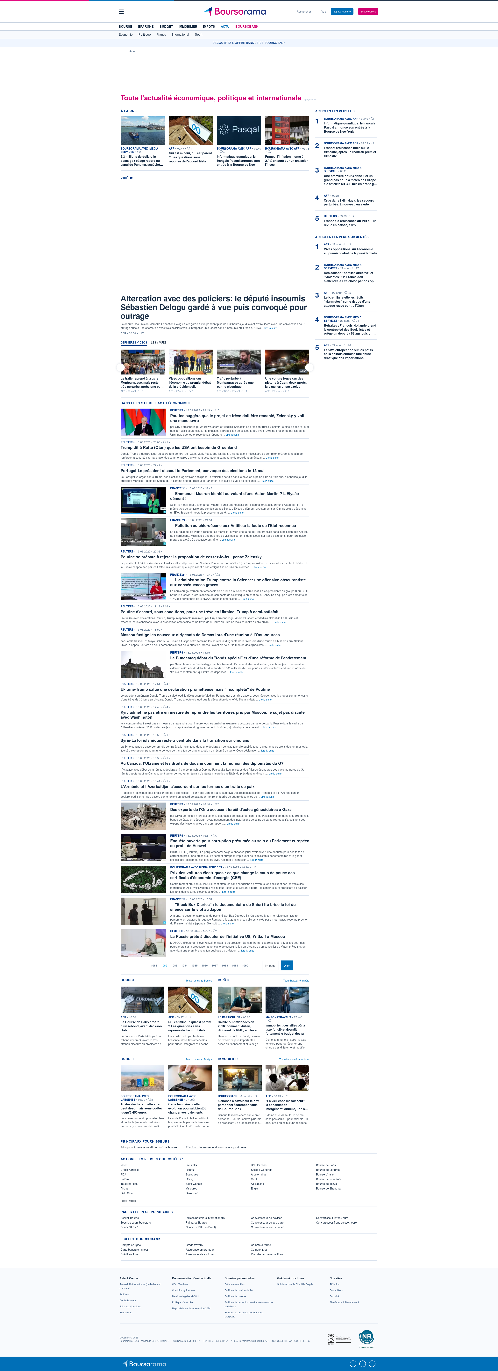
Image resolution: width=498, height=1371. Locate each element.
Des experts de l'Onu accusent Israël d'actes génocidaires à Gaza (231, 809)
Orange (190, 1179)
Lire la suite (270, 328)
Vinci (123, 1165)
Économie (126, 34)
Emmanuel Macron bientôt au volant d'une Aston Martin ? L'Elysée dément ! (234, 496)
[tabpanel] (215, 371)
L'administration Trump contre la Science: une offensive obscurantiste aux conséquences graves (238, 582)
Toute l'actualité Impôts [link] (296, 980)
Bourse (125, 26)
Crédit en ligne (130, 1254)
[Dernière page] (259, 965)
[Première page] (140, 965)
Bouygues (192, 1174)
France (161, 34)
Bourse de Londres (328, 1170)
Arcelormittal (258, 1174)
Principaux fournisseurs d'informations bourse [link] (149, 1147)
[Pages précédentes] (146, 965)
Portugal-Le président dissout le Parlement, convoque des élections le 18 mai (193, 470)
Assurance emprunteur (200, 1249)
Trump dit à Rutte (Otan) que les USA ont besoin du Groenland (179, 447)
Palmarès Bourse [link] (196, 1222)
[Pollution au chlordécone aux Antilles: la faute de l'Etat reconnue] (143, 532)
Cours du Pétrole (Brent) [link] (201, 1227)
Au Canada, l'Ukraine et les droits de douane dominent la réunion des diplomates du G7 (202, 763)
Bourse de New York (328, 1179)
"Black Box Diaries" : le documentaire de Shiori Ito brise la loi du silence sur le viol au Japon (233, 906)
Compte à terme (261, 1245)
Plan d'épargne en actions (267, 1254)
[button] (121, 12)
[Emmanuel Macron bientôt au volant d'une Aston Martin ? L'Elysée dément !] (143, 500)
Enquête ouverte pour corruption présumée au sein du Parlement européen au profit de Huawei (239, 843)
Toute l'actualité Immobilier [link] (294, 1059)
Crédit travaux (194, 1245)
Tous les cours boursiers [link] (136, 1222)
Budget (166, 26)
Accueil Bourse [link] (130, 1218)
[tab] (134, 343)
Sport (198, 34)
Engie (254, 1188)
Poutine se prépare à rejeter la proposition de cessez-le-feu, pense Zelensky (191, 557)
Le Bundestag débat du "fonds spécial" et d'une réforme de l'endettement (238, 658)
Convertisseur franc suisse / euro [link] (336, 1222)
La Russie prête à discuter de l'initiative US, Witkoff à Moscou (227, 936)
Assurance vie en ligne (200, 1254)
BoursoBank (247, 26)
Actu (225, 26)
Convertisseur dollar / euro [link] (267, 1222)
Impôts (209, 26)
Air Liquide (257, 1184)
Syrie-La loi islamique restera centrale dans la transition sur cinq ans (185, 740)
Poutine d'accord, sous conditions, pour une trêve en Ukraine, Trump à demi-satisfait (200, 611)
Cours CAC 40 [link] (129, 1227)
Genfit (254, 1179)
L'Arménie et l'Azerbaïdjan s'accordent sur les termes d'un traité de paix (188, 786)
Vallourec (191, 1188)
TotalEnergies (129, 1184)
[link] (142, 1015)
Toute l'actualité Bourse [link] (199, 980)
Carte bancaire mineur (134, 1249)
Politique (145, 34)
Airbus (124, 1188)
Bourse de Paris (326, 1165)
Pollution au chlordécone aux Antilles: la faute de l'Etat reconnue (235, 525)
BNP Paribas (259, 1165)
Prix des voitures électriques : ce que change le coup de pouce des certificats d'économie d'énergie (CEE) (232, 875)
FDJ (123, 1174)
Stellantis (191, 1165)
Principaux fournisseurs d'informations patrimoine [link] (216, 1147)
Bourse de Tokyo (326, 1184)
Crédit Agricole (130, 1170)
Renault (190, 1170)
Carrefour (192, 1193)
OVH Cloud (127, 1193)
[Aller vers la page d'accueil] (247, 11)
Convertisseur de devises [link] (266, 1218)
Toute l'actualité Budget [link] (199, 1059)
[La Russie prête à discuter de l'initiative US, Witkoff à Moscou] (143, 943)
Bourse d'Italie (325, 1174)
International (180, 34)
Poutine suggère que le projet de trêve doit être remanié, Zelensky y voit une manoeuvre (237, 418)
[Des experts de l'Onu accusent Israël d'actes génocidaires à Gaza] (143, 816)
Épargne (146, 26)
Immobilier (188, 26)
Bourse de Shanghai (328, 1188)
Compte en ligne (131, 1245)
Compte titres (259, 1249)
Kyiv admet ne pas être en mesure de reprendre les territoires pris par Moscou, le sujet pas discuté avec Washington (213, 714)
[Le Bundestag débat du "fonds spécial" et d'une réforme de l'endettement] (143, 664)
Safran (125, 1179)
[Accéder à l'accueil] (122, 51)
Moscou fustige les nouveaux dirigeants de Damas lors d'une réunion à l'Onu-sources (200, 634)
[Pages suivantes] (253, 965)
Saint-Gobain (194, 1184)
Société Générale (261, 1170)
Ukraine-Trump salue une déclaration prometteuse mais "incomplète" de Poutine (195, 689)
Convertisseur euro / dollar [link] (267, 1227)
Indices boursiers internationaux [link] (205, 1218)
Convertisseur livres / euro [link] (332, 1218)
